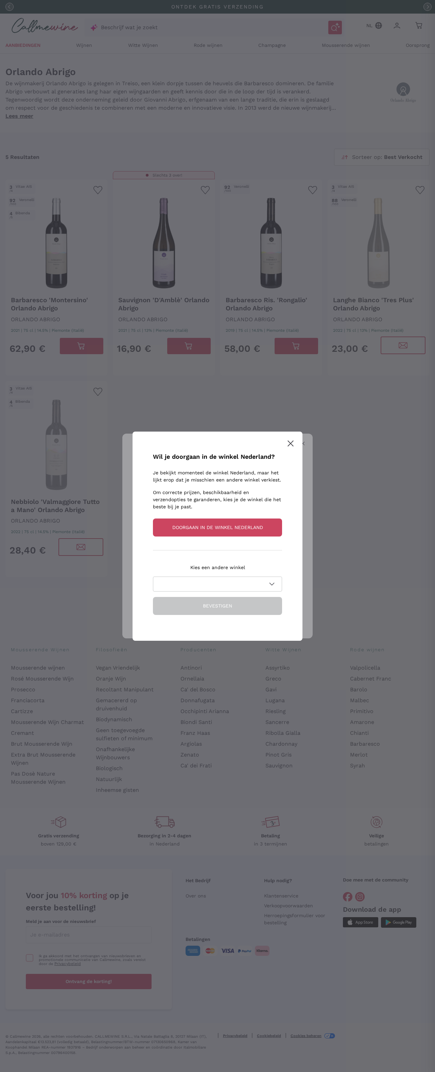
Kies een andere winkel (217, 567)
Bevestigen (217, 605)
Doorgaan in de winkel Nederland (217, 527)
